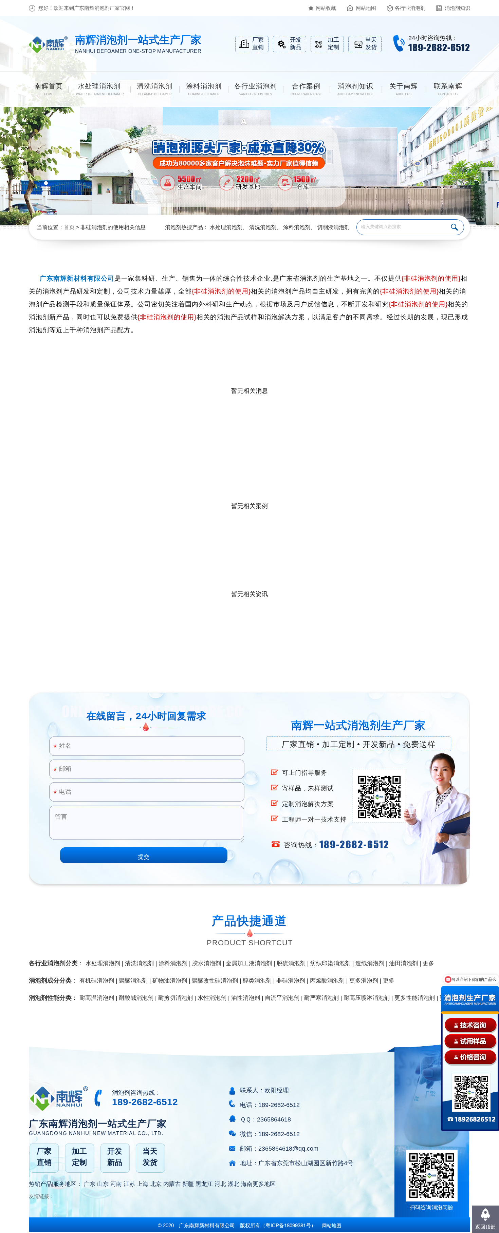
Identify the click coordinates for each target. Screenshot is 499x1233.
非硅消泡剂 (290, 980)
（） (288, 1225)
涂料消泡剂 (296, 227)
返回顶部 (485, 1227)
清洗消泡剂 (262, 227)
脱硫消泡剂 (291, 963)
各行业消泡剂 (410, 8)
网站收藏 (326, 8)
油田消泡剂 (403, 963)
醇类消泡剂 (257, 980)
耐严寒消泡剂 (321, 998)
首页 (69, 227)
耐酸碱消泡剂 (136, 998)
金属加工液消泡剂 (249, 963)
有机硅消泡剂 (96, 980)
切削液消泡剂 (333, 227)
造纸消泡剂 (369, 963)
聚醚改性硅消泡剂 (215, 980)
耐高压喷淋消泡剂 (367, 998)
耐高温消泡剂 (96, 998)
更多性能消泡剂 (414, 998)
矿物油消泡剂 (169, 980)
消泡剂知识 (457, 8)
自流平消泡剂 (282, 998)
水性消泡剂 (212, 998)
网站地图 (366, 8)
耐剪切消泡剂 (175, 998)
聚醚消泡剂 (133, 980)
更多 (428, 963)
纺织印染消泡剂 (330, 963)
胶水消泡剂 (206, 963)
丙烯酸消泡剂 (327, 980)
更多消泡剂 (363, 980)
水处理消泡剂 (226, 227)
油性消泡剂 (245, 998)
